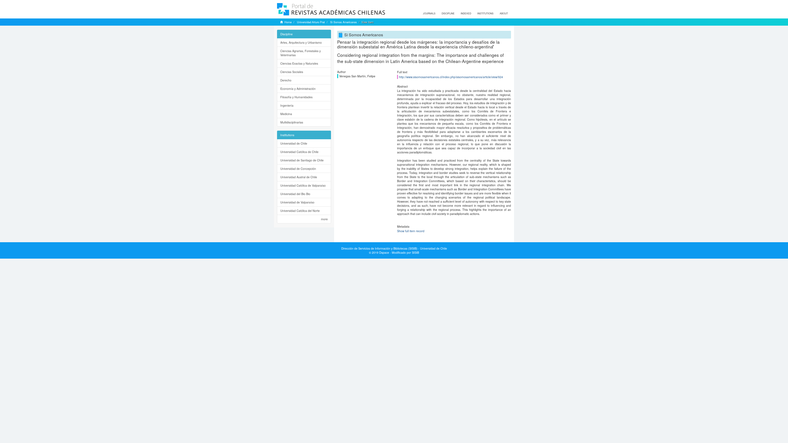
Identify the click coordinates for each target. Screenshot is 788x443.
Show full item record (410, 231)
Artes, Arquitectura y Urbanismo (301, 42)
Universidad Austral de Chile (298, 177)
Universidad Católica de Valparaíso (303, 185)
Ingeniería (286, 105)
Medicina (286, 114)
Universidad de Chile (293, 143)
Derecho (285, 80)
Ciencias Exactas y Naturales (299, 63)
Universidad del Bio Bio (295, 194)
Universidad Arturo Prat (311, 22)
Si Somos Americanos (343, 22)
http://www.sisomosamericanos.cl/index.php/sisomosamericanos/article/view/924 (451, 77)
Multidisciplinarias (291, 122)
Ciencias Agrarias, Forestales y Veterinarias (300, 53)
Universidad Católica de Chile (299, 152)
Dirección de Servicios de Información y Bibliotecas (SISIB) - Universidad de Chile (394, 248)
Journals (429, 13)
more (324, 219)
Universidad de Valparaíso (297, 202)
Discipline (448, 13)
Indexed (466, 13)
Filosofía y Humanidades (296, 97)
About (504, 13)
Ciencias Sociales (291, 72)
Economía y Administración (298, 89)
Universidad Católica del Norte (300, 211)
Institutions (485, 13)
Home (288, 22)
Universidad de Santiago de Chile (302, 160)
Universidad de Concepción (298, 169)
